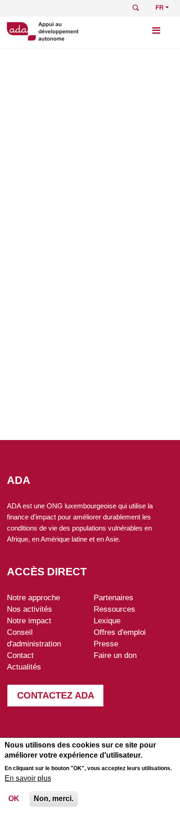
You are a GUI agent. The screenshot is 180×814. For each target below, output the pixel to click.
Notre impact (29, 620)
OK (13, 798)
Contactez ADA (55, 695)
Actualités (24, 667)
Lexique (107, 620)
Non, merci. (53, 798)
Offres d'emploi (120, 632)
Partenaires (113, 597)
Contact (20, 655)
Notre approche (33, 597)
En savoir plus (28, 778)
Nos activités (29, 609)
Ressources (114, 609)
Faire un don (115, 655)
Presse (106, 643)
